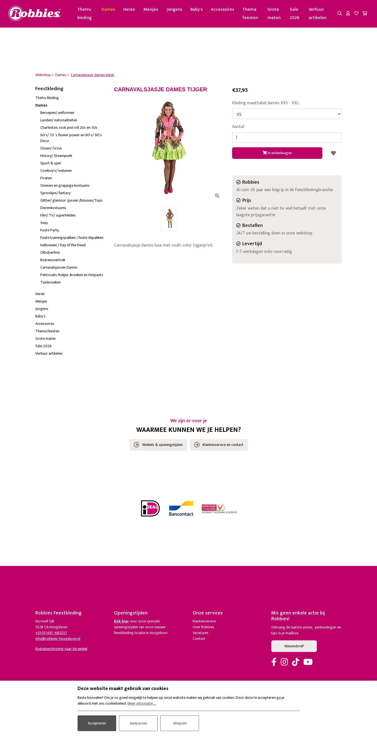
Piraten (46, 178)
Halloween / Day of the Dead (63, 245)
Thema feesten (250, 14)
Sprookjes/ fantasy (55, 193)
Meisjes (151, 9)
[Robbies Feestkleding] (34, 14)
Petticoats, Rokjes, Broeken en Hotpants (71, 275)
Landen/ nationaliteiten (58, 120)
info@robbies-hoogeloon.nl (57, 638)
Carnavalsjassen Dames (59, 267)
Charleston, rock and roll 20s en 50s (68, 127)
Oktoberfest (50, 252)
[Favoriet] (333, 153)
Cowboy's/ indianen (56, 170)
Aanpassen (138, 723)
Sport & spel (50, 163)
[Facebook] (274, 662)
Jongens (174, 9)
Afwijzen (180, 723)
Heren (129, 9)
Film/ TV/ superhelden (58, 215)
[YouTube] (308, 662)
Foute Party (49, 230)
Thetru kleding (84, 14)
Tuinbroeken (50, 282)
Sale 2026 (294, 14)
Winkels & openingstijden (162, 445)
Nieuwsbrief (294, 646)
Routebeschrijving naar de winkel (61, 649)
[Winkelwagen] (364, 14)
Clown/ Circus (51, 148)
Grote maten (274, 14)
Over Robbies (203, 627)
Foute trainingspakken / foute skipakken (71, 237)
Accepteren (97, 723)
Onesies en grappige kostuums (65, 185)
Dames (108, 9)
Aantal (238, 127)
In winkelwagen (279, 153)
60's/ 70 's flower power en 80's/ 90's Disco (71, 138)
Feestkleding (49, 89)
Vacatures (200, 633)
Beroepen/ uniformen (57, 112)
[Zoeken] (340, 14)
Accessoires (222, 9)
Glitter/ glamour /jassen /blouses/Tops (71, 200)
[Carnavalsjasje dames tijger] (169, 147)
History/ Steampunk (56, 156)
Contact (199, 638)
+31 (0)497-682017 (51, 633)
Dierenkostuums (53, 208)
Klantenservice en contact (223, 445)
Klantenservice (204, 621)
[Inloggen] (348, 14)
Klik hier (121, 621)
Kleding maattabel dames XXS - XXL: (266, 103)
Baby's (196, 9)
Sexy (44, 223)
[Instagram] (284, 662)
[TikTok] (295, 662)
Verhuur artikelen (317, 14)
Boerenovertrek (52, 260)
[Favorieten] (356, 14)
